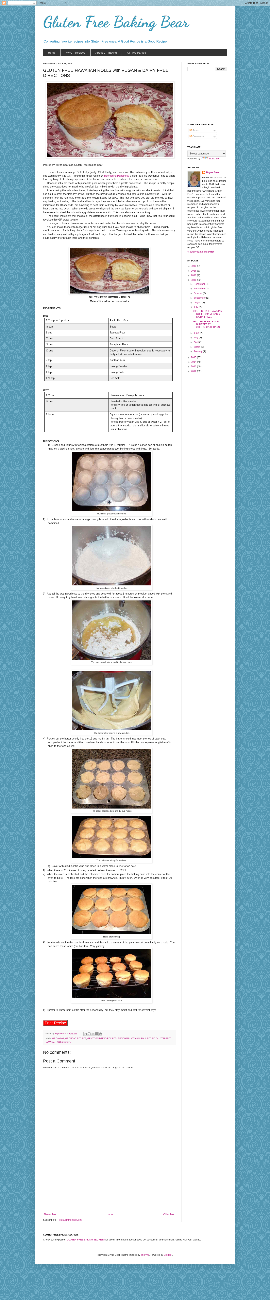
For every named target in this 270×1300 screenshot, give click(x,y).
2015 (194, 357)
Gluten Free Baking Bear (116, 21)
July (196, 307)
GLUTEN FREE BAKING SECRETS (86, 1239)
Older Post (169, 1214)
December (200, 284)
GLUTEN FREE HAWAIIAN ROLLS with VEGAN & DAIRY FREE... (207, 314)
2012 (194, 371)
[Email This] (85, 1034)
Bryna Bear (60, 1033)
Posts (195, 130)
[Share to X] (93, 1034)
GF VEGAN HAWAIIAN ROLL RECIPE (136, 1038)
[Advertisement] (109, 1183)
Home (110, 1214)
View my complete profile (200, 252)
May (196, 337)
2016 (194, 280)
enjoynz (145, 1255)
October (198, 293)
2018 (194, 270)
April (196, 342)
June (197, 333)
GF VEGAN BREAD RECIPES (101, 1038)
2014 (194, 362)
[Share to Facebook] (97, 1034)
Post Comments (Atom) (70, 1220)
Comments (198, 136)
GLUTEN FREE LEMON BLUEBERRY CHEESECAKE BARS (206, 324)
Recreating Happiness (116, 175)
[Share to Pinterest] (100, 1034)
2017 (194, 275)
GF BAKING (58, 1038)
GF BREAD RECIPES (75, 1038)
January (198, 351)
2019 (194, 266)
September (200, 297)
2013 (194, 366)
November (200, 288)
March (197, 347)
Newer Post (50, 1214)
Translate (214, 158)
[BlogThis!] (89, 1034)
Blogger (168, 1255)
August (198, 302)
